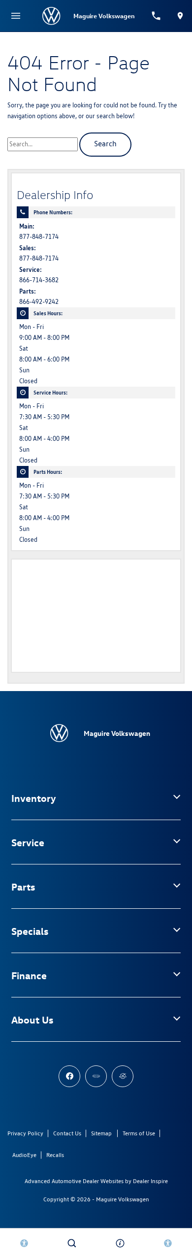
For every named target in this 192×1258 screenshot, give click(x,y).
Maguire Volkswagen (122, 1199)
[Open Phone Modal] (156, 15)
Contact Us (67, 1133)
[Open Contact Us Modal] (120, 1243)
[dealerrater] (122, 1076)
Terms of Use (139, 1133)
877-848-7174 (39, 236)
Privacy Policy (25, 1133)
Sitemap (101, 1133)
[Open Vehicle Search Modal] (72, 1243)
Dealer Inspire (150, 1181)
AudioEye (24, 1155)
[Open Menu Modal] (16, 16)
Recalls (55, 1155)
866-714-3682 (39, 280)
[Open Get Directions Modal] (180, 15)
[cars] (96, 1076)
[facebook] (69, 1076)
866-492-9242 (39, 301)
